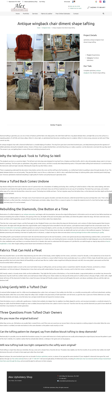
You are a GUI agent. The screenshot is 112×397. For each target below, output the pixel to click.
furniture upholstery (42, 356)
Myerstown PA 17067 (14, 1)
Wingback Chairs (46, 27)
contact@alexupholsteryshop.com (68, 381)
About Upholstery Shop (30, 1)
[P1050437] (24, 47)
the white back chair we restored (83, 358)
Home (38, 27)
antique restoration (29, 214)
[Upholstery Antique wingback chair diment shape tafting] (61, 85)
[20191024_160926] (24, 85)
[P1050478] (61, 47)
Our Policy (42, 1)
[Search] (103, 13)
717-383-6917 (35, 358)
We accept (67, 1)
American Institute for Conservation (10, 228)
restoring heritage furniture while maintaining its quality (87, 232)
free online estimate (18, 358)
